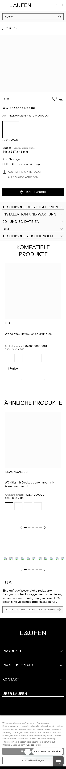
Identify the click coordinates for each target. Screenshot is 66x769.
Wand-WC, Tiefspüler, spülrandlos (28, 334)
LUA (8, 323)
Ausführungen (11, 159)
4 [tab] (37, 527)
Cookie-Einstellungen (33, 760)
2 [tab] (29, 527)
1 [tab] (25, 527)
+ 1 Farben (12, 368)
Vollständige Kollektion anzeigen (30, 609)
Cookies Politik (33, 745)
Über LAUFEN (14, 693)
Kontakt (10, 679)
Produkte (12, 651)
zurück (11, 28)
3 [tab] (33, 527)
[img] (9, 358)
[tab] (33, 214)
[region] (33, 740)
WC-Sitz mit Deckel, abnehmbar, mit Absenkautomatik (29, 484)
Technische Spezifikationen (30, 207)
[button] (60, 17)
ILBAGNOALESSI (16, 472)
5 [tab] (40, 527)
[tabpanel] (33, 318)
